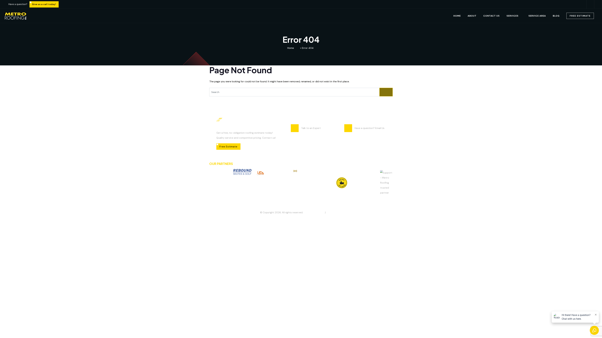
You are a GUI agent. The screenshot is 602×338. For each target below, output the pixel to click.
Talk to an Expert (311, 128)
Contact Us (491, 15)
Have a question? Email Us (369, 128)
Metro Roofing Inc (314, 212)
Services (512, 15)
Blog (556, 15)
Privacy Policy (334, 212)
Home (457, 15)
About (472, 15)
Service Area (537, 15)
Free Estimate (580, 15)
